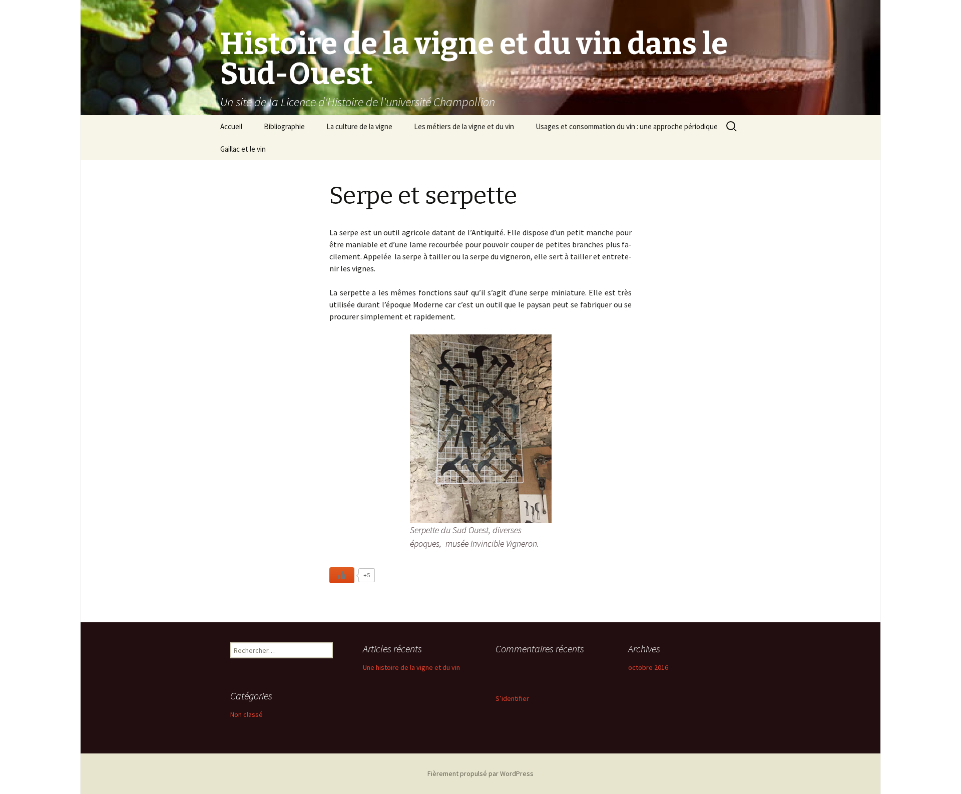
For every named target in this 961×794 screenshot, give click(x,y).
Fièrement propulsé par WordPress (480, 773)
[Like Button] (341, 575)
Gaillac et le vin (243, 149)
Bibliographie (284, 126)
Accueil (231, 126)
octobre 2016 (648, 667)
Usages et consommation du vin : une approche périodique (627, 126)
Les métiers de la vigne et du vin (464, 126)
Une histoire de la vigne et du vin (411, 667)
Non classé (246, 714)
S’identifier (512, 698)
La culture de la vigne (359, 126)
